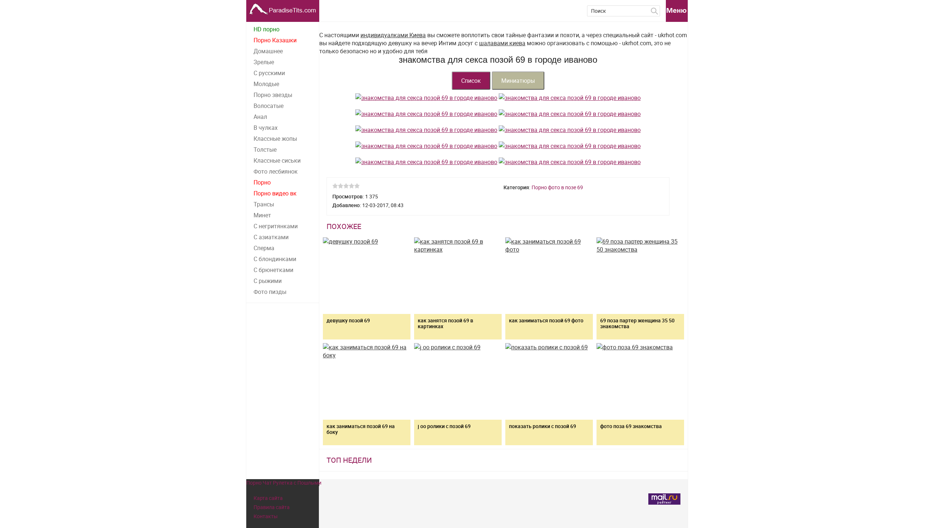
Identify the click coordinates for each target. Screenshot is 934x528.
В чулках (266, 128)
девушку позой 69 (348, 320)
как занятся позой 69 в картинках (445, 323)
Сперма (264, 248)
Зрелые (264, 62)
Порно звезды (273, 95)
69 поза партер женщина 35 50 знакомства (637, 323)
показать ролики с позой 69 (542, 426)
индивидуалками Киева (393, 35)
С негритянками (276, 226)
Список (471, 81)
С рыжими (268, 281)
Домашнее (268, 51)
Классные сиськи (277, 160)
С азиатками (271, 237)
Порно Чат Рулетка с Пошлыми (283, 482)
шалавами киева (502, 43)
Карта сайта (268, 497)
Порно (262, 182)
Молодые (266, 84)
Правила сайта (272, 507)
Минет (262, 215)
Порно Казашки (275, 40)
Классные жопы (275, 139)
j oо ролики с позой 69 (444, 426)
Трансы (264, 204)
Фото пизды (270, 292)
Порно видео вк (275, 193)
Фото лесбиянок (276, 171)
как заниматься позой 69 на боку (361, 429)
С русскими (269, 73)
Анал (260, 117)
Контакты (266, 516)
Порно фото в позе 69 (557, 187)
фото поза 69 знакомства (631, 426)
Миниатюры (518, 81)
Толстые (265, 149)
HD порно (266, 29)
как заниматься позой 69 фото (546, 320)
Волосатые (268, 106)
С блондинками (275, 259)
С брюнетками (273, 270)
